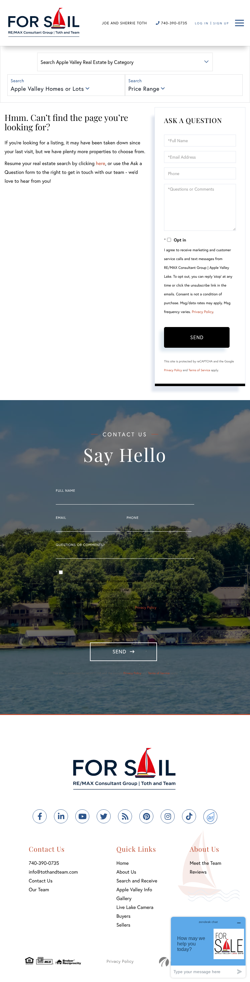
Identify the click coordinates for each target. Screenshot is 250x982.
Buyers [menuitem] (123, 916)
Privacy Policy (202, 312)
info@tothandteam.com (53, 872)
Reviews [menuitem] (198, 872)
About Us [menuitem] (126, 872)
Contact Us (40, 881)
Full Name (65, 491)
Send (197, 337)
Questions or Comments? (80, 545)
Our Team (39, 889)
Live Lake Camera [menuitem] (134, 907)
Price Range (143, 89)
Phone (132, 518)
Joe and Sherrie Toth (124, 23)
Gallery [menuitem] (123, 898)
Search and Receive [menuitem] (136, 881)
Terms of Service (199, 370)
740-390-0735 (173, 23)
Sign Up (221, 23)
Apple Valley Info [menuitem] (134, 889)
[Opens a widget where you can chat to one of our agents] (208, 947)
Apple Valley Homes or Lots (47, 89)
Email (61, 518)
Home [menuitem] (122, 863)
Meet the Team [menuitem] (205, 863)
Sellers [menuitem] (123, 925)
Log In (202, 23)
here (100, 163)
